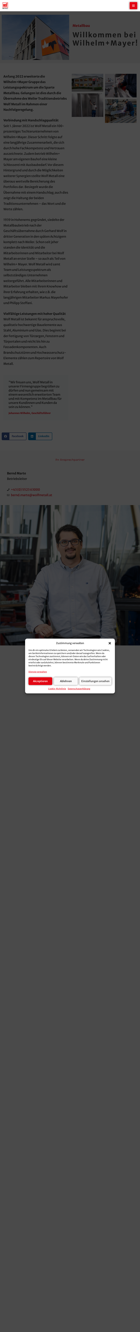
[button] (109, 643)
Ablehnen (66, 681)
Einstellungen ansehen (95, 681)
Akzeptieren (40, 681)
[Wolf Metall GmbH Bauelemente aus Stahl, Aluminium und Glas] (5, 5)
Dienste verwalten (38, 671)
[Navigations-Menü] (133, 5)
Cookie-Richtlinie (57, 688)
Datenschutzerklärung (79, 688)
